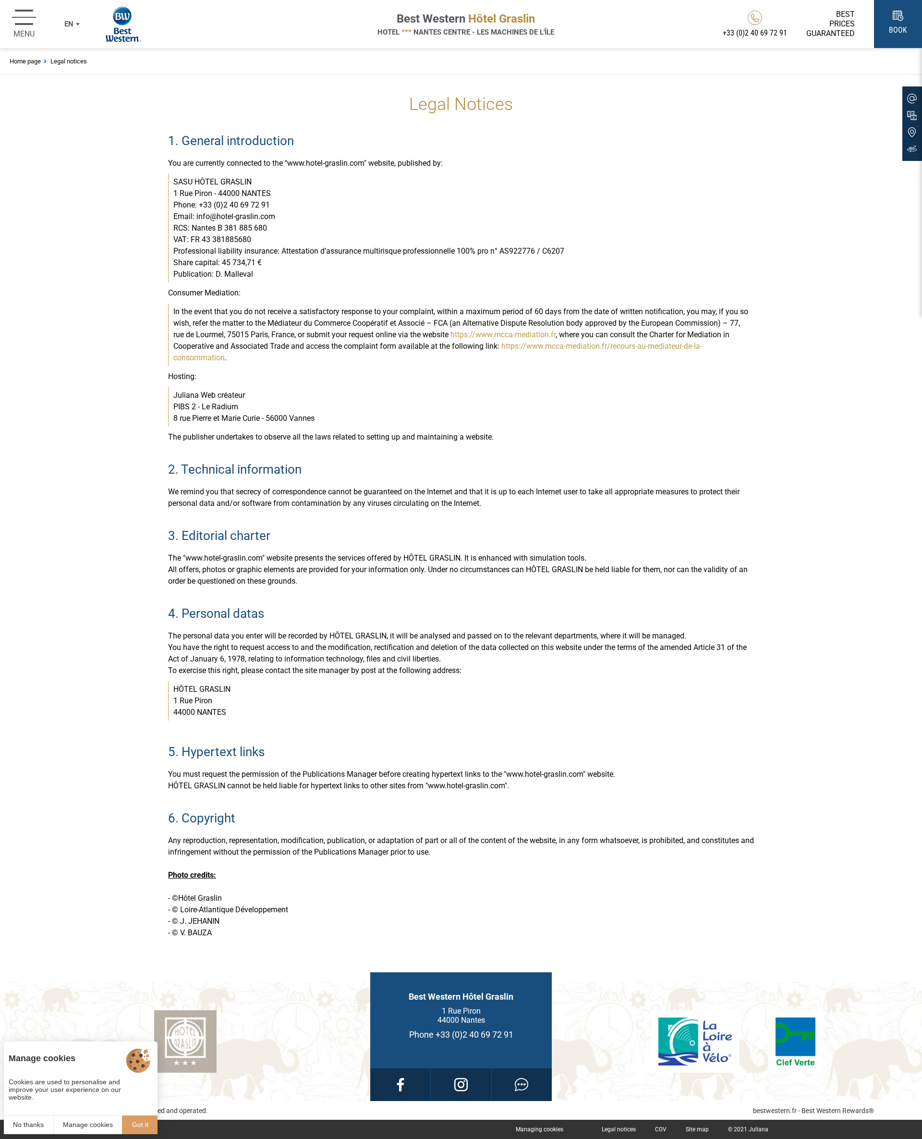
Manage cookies (88, 1124)
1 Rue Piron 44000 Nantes (461, 1015)
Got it (140, 1124)
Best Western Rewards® (837, 1111)
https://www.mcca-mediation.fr (503, 334)
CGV (661, 1129)
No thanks (28, 1124)
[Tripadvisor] (522, 1084)
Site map (697, 1129)
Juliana (758, 1129)
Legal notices (619, 1129)
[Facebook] (400, 1084)
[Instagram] (461, 1084)
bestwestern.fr (775, 1111)
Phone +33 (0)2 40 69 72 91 (461, 1034)
